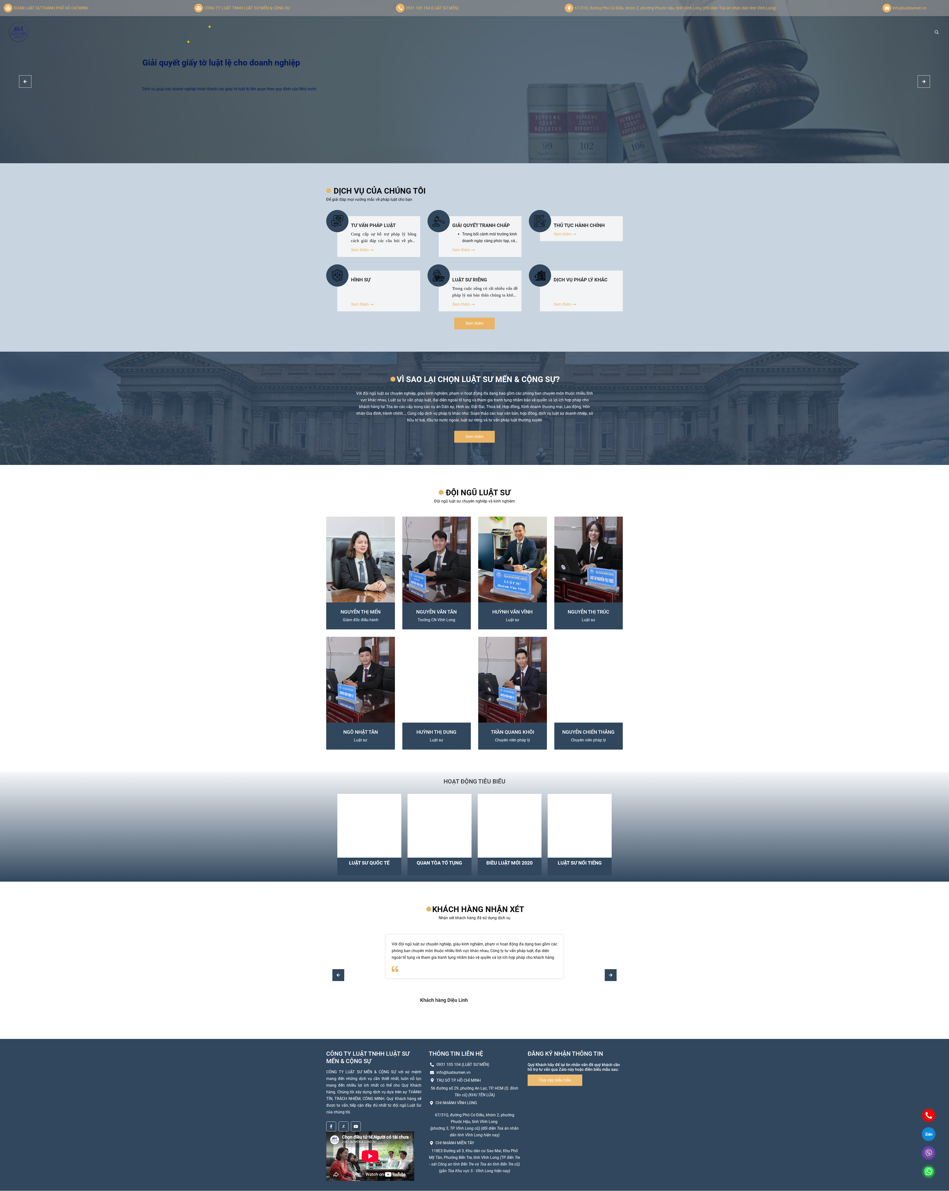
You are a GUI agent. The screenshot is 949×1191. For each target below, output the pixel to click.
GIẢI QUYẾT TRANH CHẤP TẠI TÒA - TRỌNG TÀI (481, 225)
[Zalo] (343, 1126)
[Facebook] (331, 1126)
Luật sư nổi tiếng (580, 863)
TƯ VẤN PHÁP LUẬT (373, 225)
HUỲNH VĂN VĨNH (512, 612)
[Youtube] (356, 1126)
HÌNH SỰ (360, 280)
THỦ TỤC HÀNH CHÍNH (579, 225)
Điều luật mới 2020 (509, 863)
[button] (924, 81)
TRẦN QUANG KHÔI (512, 732)
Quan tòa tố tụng (439, 863)
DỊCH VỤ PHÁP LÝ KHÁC (580, 280)
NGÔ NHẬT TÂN (360, 732)
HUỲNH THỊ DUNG (436, 732)
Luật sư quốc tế (369, 863)
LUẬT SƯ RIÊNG (469, 280)
